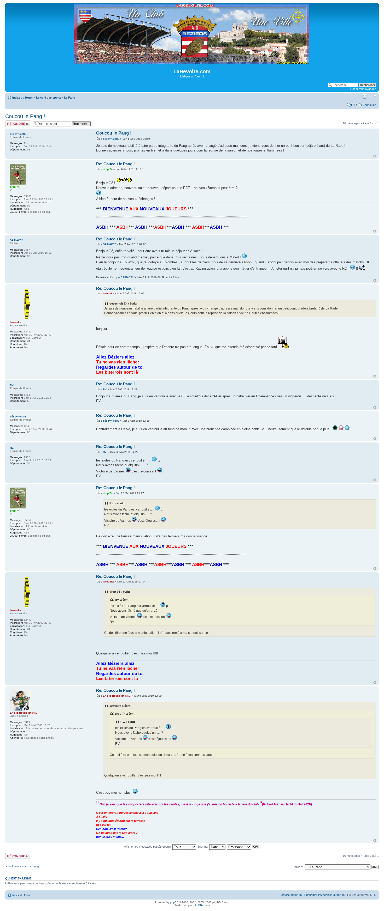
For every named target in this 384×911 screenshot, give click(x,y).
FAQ (354, 104)
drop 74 (108, 169)
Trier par (203, 846)
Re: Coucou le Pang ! (115, 164)
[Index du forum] (192, 62)
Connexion (369, 104)
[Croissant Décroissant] (243, 846)
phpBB (174, 902)
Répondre (11, 122)
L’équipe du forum (291, 894)
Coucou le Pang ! (25, 116)
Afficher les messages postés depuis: (148, 846)
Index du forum (22, 97)
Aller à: (298, 867)
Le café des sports (48, 97)
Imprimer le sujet (364, 96)
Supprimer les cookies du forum (324, 894)
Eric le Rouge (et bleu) (117, 695)
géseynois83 (111, 138)
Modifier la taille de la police (372, 96)
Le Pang (69, 97)
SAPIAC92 (109, 244)
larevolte (108, 293)
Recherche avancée (363, 88)
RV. (105, 389)
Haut (374, 156)
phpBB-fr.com (202, 905)
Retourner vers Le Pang (23, 866)
